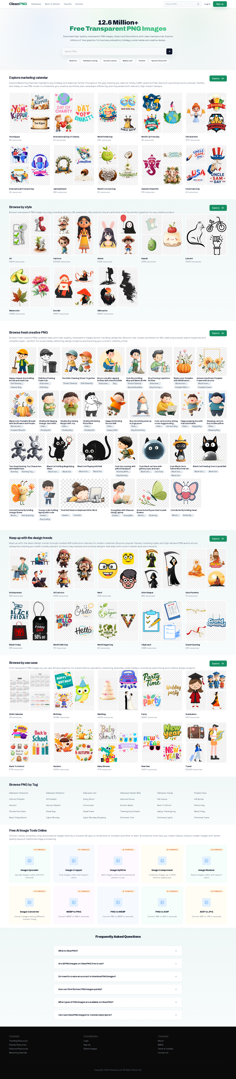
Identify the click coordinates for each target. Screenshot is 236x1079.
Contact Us (163, 1052)
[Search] (198, 4)
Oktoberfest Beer (17, 811)
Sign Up (87, 1045)
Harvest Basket (53, 805)
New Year (145, 766)
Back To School (16, 766)
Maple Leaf (127, 61)
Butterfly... (188, 515)
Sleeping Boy (214, 430)
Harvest (13, 805)
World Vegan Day (105, 645)
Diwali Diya (51, 811)
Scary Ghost (89, 799)
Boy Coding (45, 519)
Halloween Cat (89, 793)
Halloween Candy (90, 61)
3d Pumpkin (51, 799)
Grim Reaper (147, 592)
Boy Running (122, 475)
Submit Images (90, 1048)
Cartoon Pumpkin (17, 799)
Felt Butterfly (27, 515)
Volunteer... (45, 383)
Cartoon (57, 258)
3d (10, 258)
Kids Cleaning (86, 383)
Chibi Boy (44, 387)
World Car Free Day (150, 137)
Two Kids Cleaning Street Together (78, 378)
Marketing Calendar (18, 1052)
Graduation (190, 714)
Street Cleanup (70, 383)
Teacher (68, 4)
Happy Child (112, 430)
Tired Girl (77, 515)
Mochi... (14, 515)
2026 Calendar (16, 714)
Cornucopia (88, 805)
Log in (207, 4)
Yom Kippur (14, 137)
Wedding (101, 714)
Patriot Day (199, 805)
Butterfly (153, 515)
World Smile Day (105, 137)
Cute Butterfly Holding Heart (184, 510)
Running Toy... (28, 471)
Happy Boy (197, 426)
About (161, 1041)
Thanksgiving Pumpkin (130, 811)
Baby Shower (103, 766)
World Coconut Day (106, 189)
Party (144, 714)
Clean (18, 4)
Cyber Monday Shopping (94, 817)
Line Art (189, 258)
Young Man (128, 515)
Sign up (220, 4)
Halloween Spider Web (130, 793)
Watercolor (14, 311)
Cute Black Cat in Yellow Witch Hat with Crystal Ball (180, 468)
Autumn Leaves (110, 61)
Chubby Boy (67, 430)
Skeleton (73, 61)
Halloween (36, 4)
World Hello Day (60, 645)
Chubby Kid (45, 430)
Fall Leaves (162, 799)
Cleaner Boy (16, 387)
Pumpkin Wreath (18, 430)
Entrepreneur (15, 592)
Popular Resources (17, 1045)
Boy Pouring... (156, 387)
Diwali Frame (88, 811)
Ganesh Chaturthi (159, 61)
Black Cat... (53, 471)
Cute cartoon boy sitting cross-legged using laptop (166, 423)
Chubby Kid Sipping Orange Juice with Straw (48, 423)
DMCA (160, 1045)
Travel (188, 766)
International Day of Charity (66, 137)
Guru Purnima (191, 592)
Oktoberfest (191, 137)
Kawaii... (43, 515)
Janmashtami (59, 189)
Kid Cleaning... (17, 383)
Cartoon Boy (171, 426)
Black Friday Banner (18, 817)
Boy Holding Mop (135, 387)
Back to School (52, 4)
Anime (100, 258)
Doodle (56, 311)
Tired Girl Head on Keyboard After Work (79, 510)
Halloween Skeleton (55, 793)
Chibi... (43, 426)
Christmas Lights (165, 817)
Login (86, 1041)
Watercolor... (181, 383)
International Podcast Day (21, 189)
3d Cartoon (58, 592)
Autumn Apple (126, 805)
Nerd (99, 592)
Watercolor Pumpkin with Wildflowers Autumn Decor (183, 380)
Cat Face (159, 471)
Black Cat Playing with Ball (89, 466)
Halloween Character (18, 793)
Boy (114, 383)
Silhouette (102, 311)
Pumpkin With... (182, 387)
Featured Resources (18, 1048)
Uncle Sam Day (192, 189)
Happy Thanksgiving (166, 811)
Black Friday (15, 645)
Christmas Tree (127, 817)
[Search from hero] (169, 51)
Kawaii (144, 258)
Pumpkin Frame (204, 387)
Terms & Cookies (165, 1048)
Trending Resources (18, 1041)
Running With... (123, 471)
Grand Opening (192, 645)
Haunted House (127, 799)
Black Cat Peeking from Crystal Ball (209, 466)
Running (14, 471)
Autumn (79, 4)
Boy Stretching (138, 430)
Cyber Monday (53, 817)
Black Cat (67, 471)
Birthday (57, 714)
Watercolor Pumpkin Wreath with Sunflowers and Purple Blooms (22, 423)
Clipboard (146, 645)
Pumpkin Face (200, 793)
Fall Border (199, 799)
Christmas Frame (201, 817)
